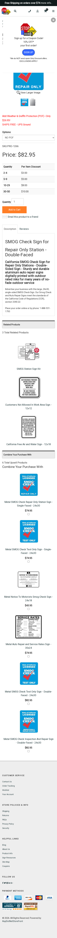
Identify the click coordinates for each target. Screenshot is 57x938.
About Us (6, 849)
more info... (46, 3)
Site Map (5, 862)
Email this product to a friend (23, 216)
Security (5, 828)
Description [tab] (10, 228)
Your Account (8, 794)
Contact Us (7, 782)
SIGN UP (28, 52)
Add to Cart (14, 209)
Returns (5, 815)
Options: (6, 132)
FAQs (4, 820)
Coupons (6, 866)
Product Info (7, 853)
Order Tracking (8, 786)
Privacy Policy (8, 824)
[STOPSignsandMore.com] (6, 11)
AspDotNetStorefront (12, 921)
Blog (4, 845)
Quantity (6, 202)
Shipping (5, 811)
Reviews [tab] (24, 228)
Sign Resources (9, 858)
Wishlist (5, 790)
